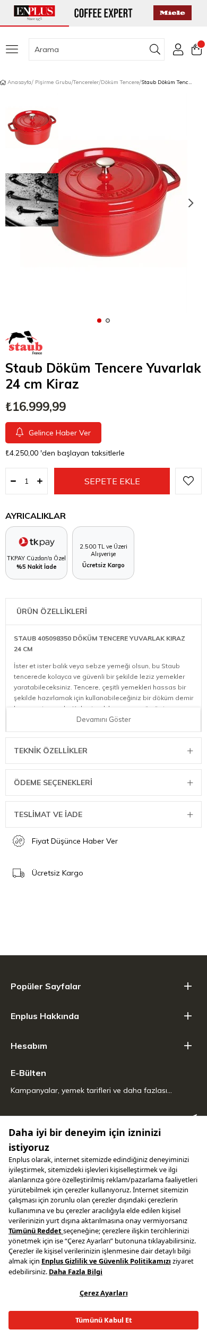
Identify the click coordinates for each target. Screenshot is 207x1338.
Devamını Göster (103, 719)
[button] (99, 320)
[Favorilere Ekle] (188, 481)
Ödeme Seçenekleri (53, 782)
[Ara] (155, 49)
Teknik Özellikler (51, 750)
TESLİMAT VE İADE (48, 814)
